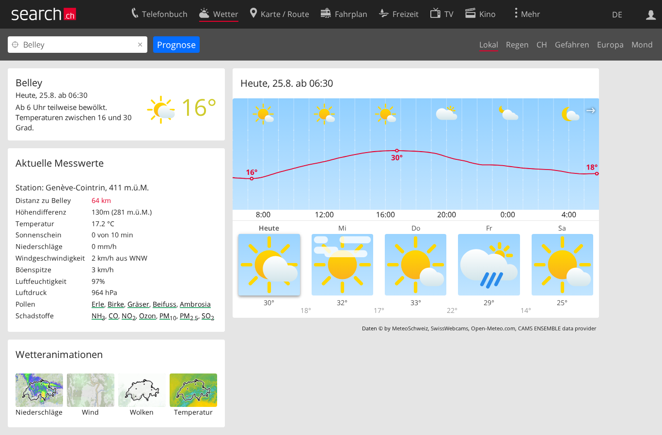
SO (208, 315)
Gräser (138, 304)
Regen (517, 44)
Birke (116, 304)
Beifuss (164, 304)
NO (129, 315)
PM (167, 315)
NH (98, 315)
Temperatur (193, 412)
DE (617, 14)
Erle (98, 304)
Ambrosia (195, 304)
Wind (90, 412)
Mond (642, 44)
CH (541, 44)
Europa (610, 44)
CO (113, 315)
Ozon (147, 315)
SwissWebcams (449, 328)
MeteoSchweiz (410, 328)
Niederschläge (39, 412)
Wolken (142, 412)
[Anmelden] (651, 14)
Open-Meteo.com (493, 328)
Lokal (488, 44)
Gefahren (572, 44)
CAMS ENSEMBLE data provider (557, 328)
